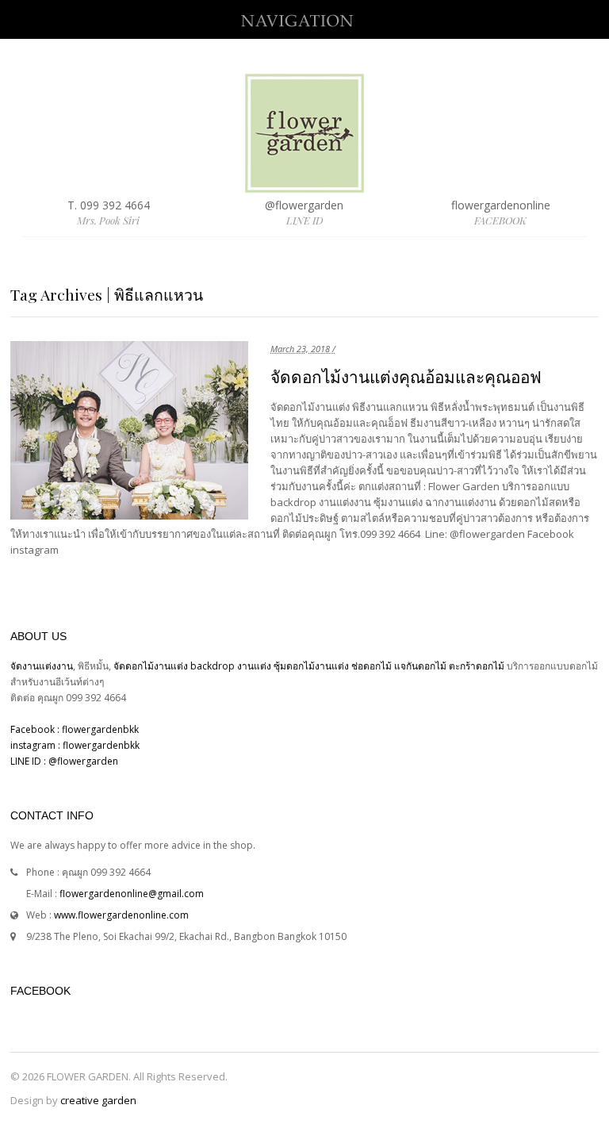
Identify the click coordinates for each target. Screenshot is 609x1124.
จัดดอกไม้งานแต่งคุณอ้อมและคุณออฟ (406, 377)
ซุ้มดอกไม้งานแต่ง (311, 666)
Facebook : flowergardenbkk (74, 729)
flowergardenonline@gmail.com (131, 893)
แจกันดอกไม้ (421, 666)
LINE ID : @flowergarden (64, 761)
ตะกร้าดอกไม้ (478, 666)
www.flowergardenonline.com (121, 915)
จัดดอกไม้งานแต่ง (150, 666)
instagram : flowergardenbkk (75, 745)
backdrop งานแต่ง (230, 666)
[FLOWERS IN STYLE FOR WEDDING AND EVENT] (304, 185)
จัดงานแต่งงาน (41, 666)
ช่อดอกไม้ (371, 666)
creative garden (98, 1100)
